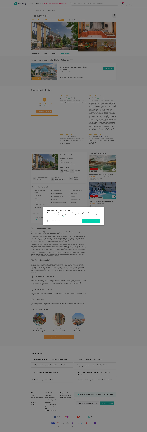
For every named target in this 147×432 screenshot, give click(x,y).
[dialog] (73, 216)
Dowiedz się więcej (68, 216)
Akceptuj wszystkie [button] (91, 221)
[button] (53, 221)
